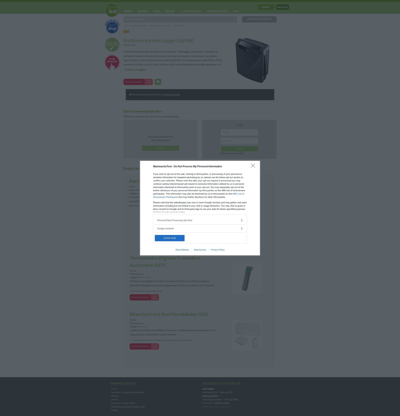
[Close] (254, 167)
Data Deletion (182, 249)
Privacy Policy (218, 249)
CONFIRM (169, 238)
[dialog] (200, 208)
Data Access (200, 249)
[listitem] (200, 220)
